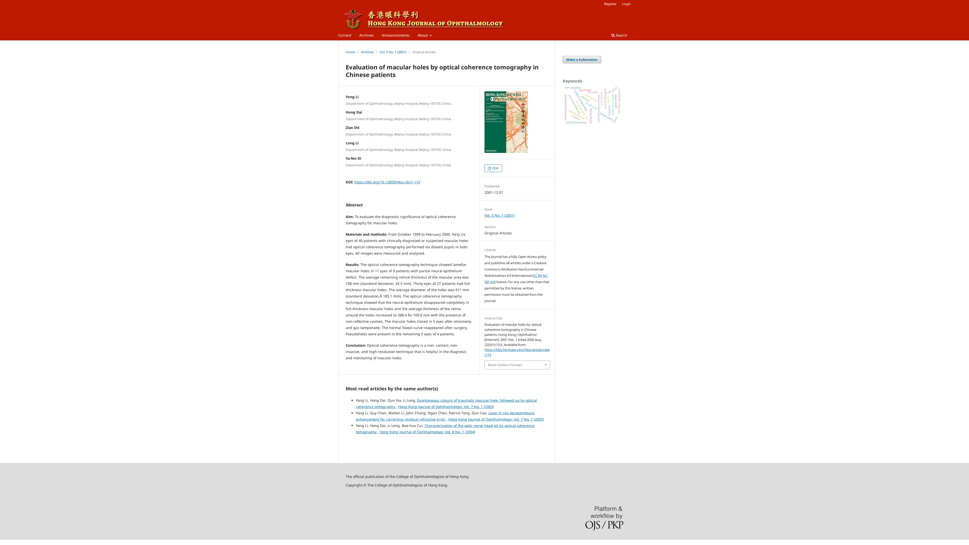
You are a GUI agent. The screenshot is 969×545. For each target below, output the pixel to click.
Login (626, 4)
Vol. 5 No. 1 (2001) (393, 52)
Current (344, 35)
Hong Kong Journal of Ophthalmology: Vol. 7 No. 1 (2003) (446, 406)
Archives (366, 35)
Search (621, 35)
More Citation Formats (505, 365)
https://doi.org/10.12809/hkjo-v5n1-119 (387, 182)
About (423, 35)
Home (350, 52)
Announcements (396, 35)
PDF (495, 168)
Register (610, 4)
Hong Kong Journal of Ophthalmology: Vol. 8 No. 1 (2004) (427, 431)
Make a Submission (582, 59)
